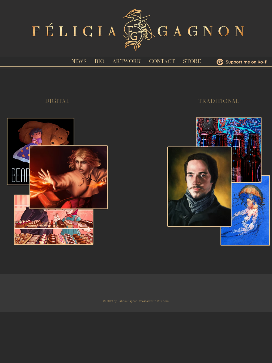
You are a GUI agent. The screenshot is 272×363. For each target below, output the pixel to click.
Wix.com (163, 301)
